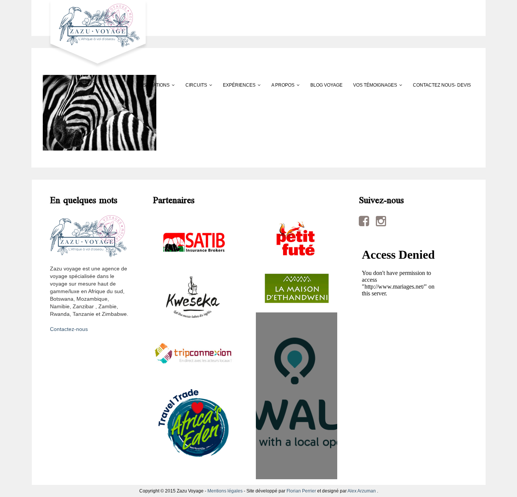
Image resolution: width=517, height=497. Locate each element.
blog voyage (326, 85)
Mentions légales (225, 491)
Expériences (239, 85)
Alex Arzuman (361, 491)
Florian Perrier (301, 491)
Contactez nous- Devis (442, 85)
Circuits (196, 85)
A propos (282, 85)
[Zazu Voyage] (95, 34)
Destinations (153, 85)
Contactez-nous (69, 329)
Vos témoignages (375, 85)
